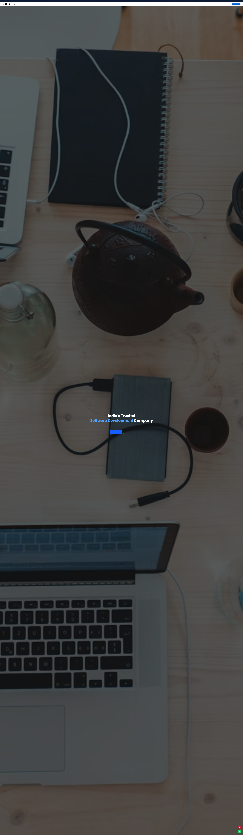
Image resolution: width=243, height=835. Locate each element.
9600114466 (6, 1)
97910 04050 (12, 1)
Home (191, 3)
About (195, 3)
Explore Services (116, 432)
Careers (228, 3)
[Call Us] (239, 827)
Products (200, 3)
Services (208, 3)
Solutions (214, 3)
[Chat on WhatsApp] (239, 831)
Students (221, 3)
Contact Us (128, 432)
